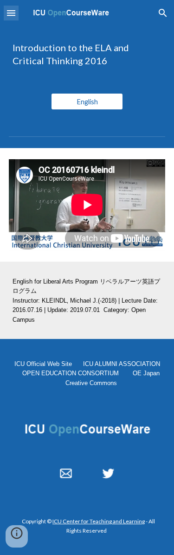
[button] (11, 13)
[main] (87, 54)
